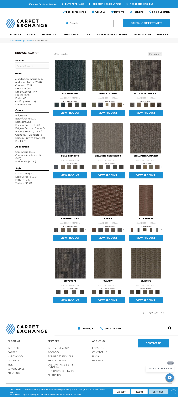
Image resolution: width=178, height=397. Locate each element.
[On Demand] (115, 167)
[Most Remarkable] (100, 104)
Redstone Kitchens (141, 4)
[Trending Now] (107, 138)
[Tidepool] (70, 75)
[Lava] (69, 167)
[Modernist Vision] (107, 104)
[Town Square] (119, 229)
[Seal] (81, 167)
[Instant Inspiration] (157, 167)
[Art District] (107, 229)
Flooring (20, 41)
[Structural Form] (159, 104)
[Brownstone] (70, 104)
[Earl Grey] (77, 104)
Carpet (28, 41)
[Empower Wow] (151, 167)
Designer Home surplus (107, 4)
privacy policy (30, 394)
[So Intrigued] (145, 138)
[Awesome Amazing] (113, 104)
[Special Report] (101, 167)
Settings (158, 392)
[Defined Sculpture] (139, 104)
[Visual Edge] (145, 75)
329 (162, 313)
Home (12, 41)
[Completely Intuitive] (145, 167)
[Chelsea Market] (107, 200)
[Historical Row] (81, 292)
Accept (121, 392)
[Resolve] (108, 263)
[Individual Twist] (146, 104)
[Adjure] (119, 292)
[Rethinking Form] (153, 104)
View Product (70, 113)
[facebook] (170, 328)
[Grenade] (62, 167)
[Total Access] (121, 167)
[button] (146, 23)
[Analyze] (100, 292)
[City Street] (83, 104)
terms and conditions (53, 394)
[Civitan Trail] (66, 292)
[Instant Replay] (108, 167)
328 (156, 313)
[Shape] (70, 138)
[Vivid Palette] (119, 104)
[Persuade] (113, 292)
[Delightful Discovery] (107, 75)
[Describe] (107, 292)
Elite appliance (74, 4)
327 (151, 313)
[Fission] (75, 167)
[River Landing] (100, 229)
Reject (139, 392)
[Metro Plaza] (113, 229)
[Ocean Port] (63, 104)
